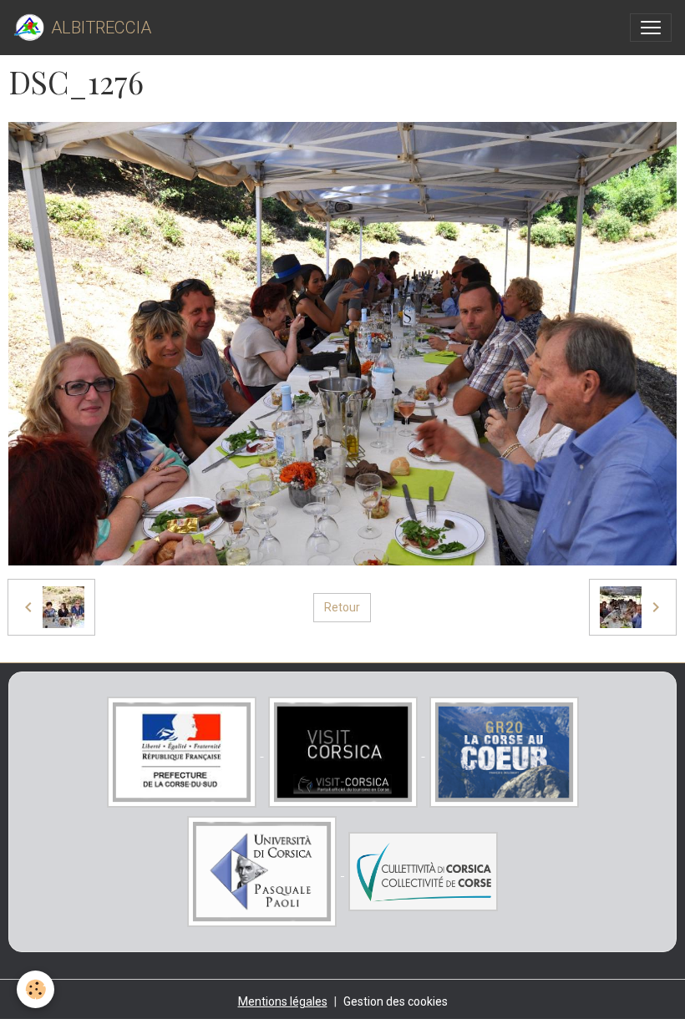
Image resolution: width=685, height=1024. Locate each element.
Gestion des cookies (395, 1001)
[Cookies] (35, 989)
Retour (342, 607)
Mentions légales (282, 1001)
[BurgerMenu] (651, 27)
